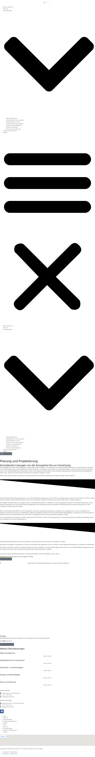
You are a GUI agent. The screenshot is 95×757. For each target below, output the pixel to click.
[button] (47, 229)
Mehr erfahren (48, 656)
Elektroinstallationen (11, 118)
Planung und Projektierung (13, 129)
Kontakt (5, 132)
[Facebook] (2, 711)
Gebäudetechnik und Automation (15, 120)
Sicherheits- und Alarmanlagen (14, 123)
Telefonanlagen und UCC (13, 122)
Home (4, 716)
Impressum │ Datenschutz (10, 752)
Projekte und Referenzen (10, 131)
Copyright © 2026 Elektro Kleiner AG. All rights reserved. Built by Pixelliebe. (21, 748)
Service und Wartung (12, 127)
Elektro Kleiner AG (8, 7)
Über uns (5, 9)
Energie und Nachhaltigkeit (13, 125)
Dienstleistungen (7, 719)
